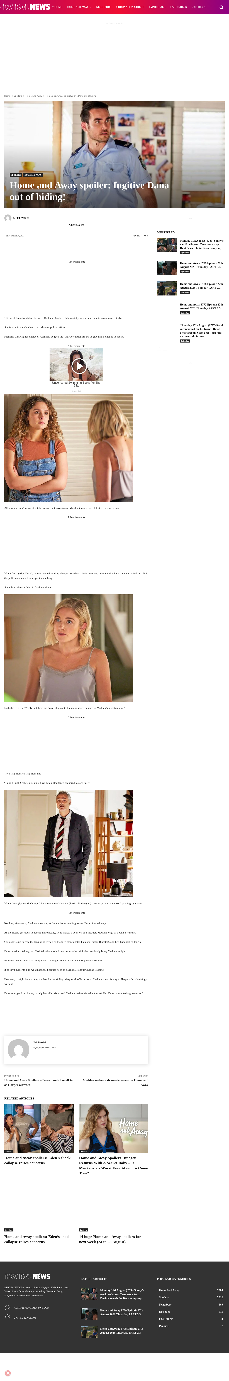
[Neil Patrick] (8, 218)
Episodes (185, 252)
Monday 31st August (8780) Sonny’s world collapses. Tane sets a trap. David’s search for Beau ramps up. (201, 244)
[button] (221, 7)
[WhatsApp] (100, 247)
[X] (79, 247)
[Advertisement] (114, 64)
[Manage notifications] (8, 1373)
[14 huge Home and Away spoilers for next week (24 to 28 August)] (113, 1207)
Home (7, 95)
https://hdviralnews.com (44, 1047)
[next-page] (165, 348)
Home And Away (34, 95)
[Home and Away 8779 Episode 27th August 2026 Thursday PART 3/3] (167, 268)
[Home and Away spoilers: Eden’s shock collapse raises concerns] (39, 1128)
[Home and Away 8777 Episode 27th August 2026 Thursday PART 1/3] (167, 309)
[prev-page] (159, 348)
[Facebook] (68, 247)
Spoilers (18, 95)
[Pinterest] (90, 247)
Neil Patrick (23, 218)
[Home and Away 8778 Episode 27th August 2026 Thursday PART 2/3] (167, 288)
